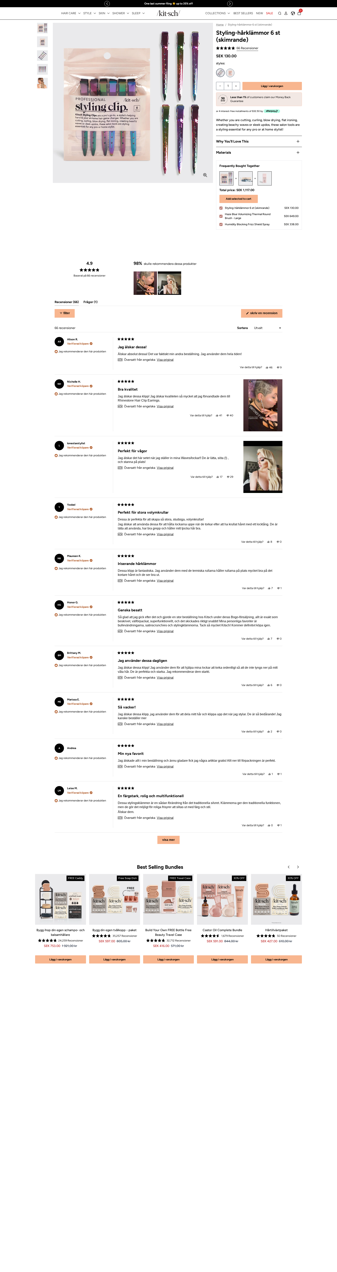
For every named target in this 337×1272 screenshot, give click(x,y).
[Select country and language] (293, 13)
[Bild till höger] (230, 3)
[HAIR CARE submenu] (79, 13)
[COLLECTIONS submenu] (228, 13)
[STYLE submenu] (94, 13)
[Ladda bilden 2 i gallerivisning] (42, 41)
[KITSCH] (168, 13)
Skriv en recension (265, 314)
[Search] (279, 13)
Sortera (243, 328)
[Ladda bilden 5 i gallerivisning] (42, 83)
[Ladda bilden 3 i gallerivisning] (42, 55)
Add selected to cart (238, 198)
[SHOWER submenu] (128, 13)
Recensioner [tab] (67, 303)
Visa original (165, 359)
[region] (168, 3)
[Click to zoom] (205, 175)
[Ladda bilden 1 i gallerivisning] (42, 28)
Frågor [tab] (90, 303)
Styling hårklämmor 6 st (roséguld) (230, 73)
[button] (237, 48)
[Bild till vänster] (107, 3)
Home (220, 24)
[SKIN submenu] (108, 13)
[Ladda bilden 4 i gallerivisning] (42, 69)
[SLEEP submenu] (143, 13)
